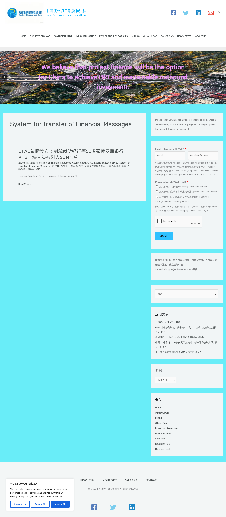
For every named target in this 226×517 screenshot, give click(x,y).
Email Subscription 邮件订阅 (170, 149)
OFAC (90, 162)
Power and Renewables (113, 36)
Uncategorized (162, 449)
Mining (135, 36)
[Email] (211, 13)
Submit (164, 236)
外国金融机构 (113, 166)
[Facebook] (173, 13)
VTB (57, 166)
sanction (106, 162)
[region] (40, 495)
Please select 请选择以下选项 (171, 182)
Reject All (40, 504)
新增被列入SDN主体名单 (167, 322)
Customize (20, 504)
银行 (38, 169)
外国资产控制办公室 (95, 166)
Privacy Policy (87, 479)
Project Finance (40, 36)
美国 (123, 166)
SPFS (114, 162)
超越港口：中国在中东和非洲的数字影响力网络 (179, 337)
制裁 (81, 166)
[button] (4, 77)
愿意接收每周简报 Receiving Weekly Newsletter (183, 186)
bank (39, 162)
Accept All (60, 504)
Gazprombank (79, 162)
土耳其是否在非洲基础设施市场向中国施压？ (178, 352)
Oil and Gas (150, 36)
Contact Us (131, 479)
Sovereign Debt (63, 36)
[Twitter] (186, 13)
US (53, 166)
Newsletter (184, 36)
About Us (200, 36)
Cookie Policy (110, 479)
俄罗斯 (74, 166)
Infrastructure (86, 36)
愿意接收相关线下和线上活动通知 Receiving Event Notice (188, 191)
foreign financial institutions (57, 162)
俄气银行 (65, 166)
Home (23, 36)
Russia (97, 162)
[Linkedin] (198, 13)
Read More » (24, 184)
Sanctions (167, 36)
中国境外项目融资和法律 (66, 11)
